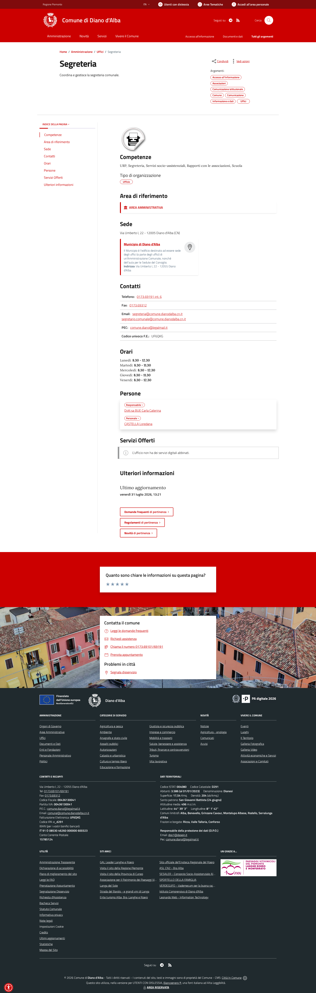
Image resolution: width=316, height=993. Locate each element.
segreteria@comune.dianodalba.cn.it (157, 313)
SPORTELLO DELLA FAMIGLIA (177, 880)
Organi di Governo (50, 726)
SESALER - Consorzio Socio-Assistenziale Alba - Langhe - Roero (198, 874)
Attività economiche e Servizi (258, 755)
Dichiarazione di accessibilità (57, 868)
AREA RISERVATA (158, 987)
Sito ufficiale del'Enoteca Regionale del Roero (186, 862)
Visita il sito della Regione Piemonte (121, 868)
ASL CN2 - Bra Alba (171, 868)
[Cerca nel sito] (268, 20)
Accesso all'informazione (199, 36)
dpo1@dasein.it (177, 835)
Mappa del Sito (49, 950)
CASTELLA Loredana (138, 423)
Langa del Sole (109, 885)
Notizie (204, 726)
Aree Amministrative (52, 732)
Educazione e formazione (115, 767)
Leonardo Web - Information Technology (183, 897)
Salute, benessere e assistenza (168, 744)
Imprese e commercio (162, 732)
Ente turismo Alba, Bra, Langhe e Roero (124, 897)
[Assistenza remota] (244, 977)
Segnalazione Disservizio (54, 891)
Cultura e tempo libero (113, 761)
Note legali (46, 920)
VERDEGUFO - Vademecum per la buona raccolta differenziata (197, 885)
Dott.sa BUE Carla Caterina (142, 410)
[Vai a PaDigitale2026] (254, 698)
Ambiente (106, 732)
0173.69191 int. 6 (149, 296)
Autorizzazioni (108, 749)
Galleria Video (249, 749)
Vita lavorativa (158, 761)
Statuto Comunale (51, 909)
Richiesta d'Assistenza (53, 897)
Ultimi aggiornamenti (52, 938)
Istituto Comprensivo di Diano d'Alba (181, 891)
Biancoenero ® (172, 983)
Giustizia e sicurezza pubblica (166, 726)
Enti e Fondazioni (50, 749)
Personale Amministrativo (55, 755)
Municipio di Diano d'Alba (142, 244)
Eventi (245, 726)
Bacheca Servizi (49, 903)
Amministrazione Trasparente (57, 862)
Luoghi (245, 732)
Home (63, 52)
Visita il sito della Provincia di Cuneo (121, 874)
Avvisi (204, 744)
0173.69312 (138, 305)
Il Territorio (247, 738)
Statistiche (46, 944)
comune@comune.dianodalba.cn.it (68, 813)
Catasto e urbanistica (112, 755)
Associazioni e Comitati (254, 761)
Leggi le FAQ (47, 880)
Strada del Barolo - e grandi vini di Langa (124, 891)
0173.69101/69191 (56, 791)
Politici (43, 761)
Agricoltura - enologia (213, 732)
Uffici (100, 52)
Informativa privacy (51, 915)
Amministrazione (82, 52)
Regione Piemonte (52, 4)
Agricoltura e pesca (111, 726)
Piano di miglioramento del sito (58, 874)
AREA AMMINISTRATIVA (145, 207)
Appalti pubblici (109, 744)
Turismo (154, 755)
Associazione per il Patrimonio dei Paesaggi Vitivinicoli (132, 880)
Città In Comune (232, 977)
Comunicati (207, 738)
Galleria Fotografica (252, 744)
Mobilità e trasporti (160, 738)
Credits (44, 932)
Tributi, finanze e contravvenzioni (169, 749)
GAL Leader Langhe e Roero (117, 862)
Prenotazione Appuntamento (57, 885)
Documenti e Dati (50, 744)
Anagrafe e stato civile (113, 738)
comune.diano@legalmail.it (149, 327)
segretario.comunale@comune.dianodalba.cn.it (154, 319)
